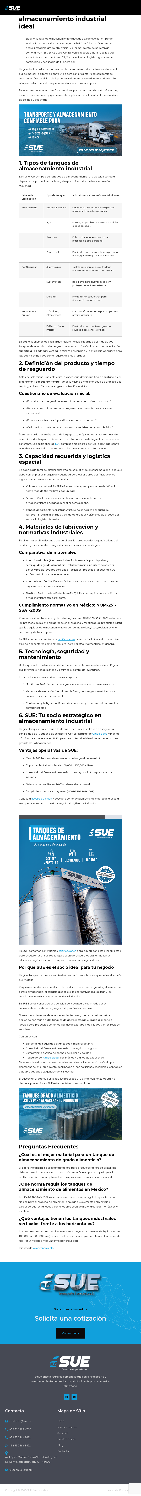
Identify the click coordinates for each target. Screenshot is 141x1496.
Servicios (62, 1433)
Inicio (60, 1421)
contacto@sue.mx (20, 1421)
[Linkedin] (74, 1397)
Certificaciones (66, 1439)
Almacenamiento (43, 1248)
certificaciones (66, 639)
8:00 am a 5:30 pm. (21, 1469)
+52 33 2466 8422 (20, 1437)
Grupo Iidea (99, 733)
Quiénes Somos (67, 1427)
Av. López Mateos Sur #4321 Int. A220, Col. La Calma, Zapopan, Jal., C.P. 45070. (31, 1459)
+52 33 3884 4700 (20, 1429)
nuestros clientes (41, 798)
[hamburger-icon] (134, 8)
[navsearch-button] (112, 8)
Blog (60, 1445)
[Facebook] (66, 1397)
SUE (57, 443)
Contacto (63, 1451)
